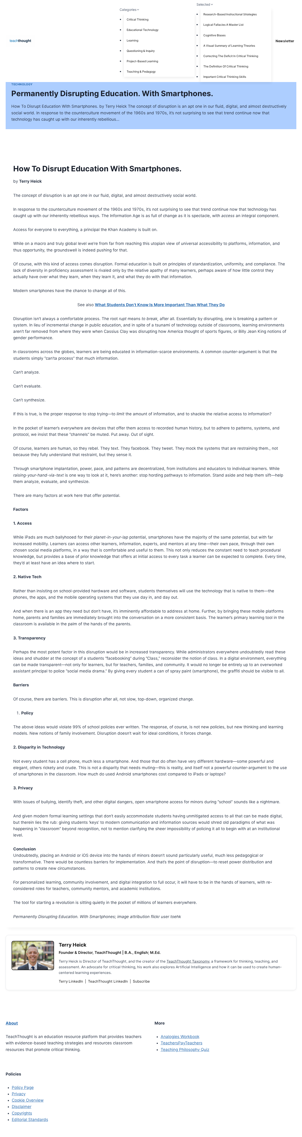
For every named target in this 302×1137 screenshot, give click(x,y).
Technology (22, 84)
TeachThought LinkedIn (108, 981)
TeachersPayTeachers (181, 1043)
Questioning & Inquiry (141, 51)
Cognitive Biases (214, 35)
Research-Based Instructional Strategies (230, 14)
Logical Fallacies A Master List (223, 24)
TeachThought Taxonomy (188, 961)
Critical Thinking (137, 19)
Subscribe (141, 981)
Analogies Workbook (180, 1036)
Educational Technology (143, 30)
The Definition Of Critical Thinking (225, 66)
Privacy (18, 1094)
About (12, 1023)
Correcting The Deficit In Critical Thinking (230, 56)
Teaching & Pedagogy (141, 71)
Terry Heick (72, 945)
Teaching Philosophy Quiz (185, 1049)
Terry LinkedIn (71, 981)
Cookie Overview (28, 1100)
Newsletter (285, 41)
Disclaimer (21, 1106)
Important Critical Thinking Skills (224, 76)
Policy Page (23, 1087)
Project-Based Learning (142, 61)
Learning (132, 40)
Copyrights (22, 1113)
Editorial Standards (30, 1119)
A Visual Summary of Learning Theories (229, 45)
